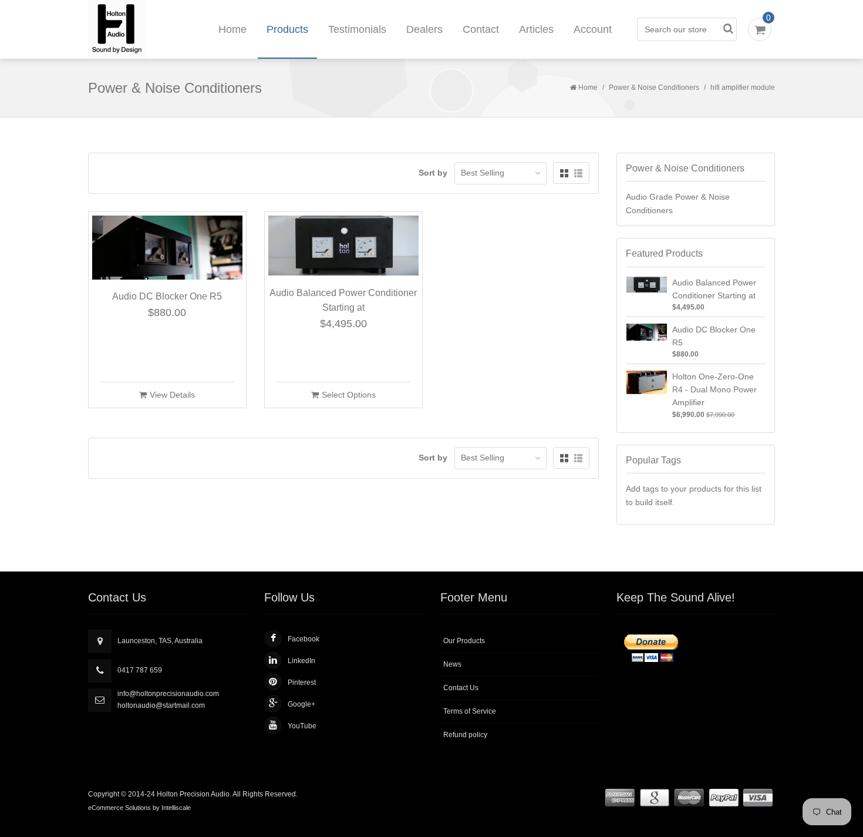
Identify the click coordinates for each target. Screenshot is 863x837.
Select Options (349, 394)
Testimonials (357, 29)
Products (287, 29)
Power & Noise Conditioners (654, 87)
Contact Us (460, 688)
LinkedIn (301, 661)
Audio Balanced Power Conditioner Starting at (343, 300)
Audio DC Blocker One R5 (167, 296)
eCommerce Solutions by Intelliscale (139, 807)
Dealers (424, 29)
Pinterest (302, 682)
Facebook (303, 639)
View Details (172, 394)
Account (593, 29)
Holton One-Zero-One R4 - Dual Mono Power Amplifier (714, 390)
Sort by (433, 172)
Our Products (464, 641)
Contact (481, 29)
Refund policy (465, 735)
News (452, 664)
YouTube (302, 726)
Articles (536, 29)
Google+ (301, 704)
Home (232, 29)
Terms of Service (469, 711)
